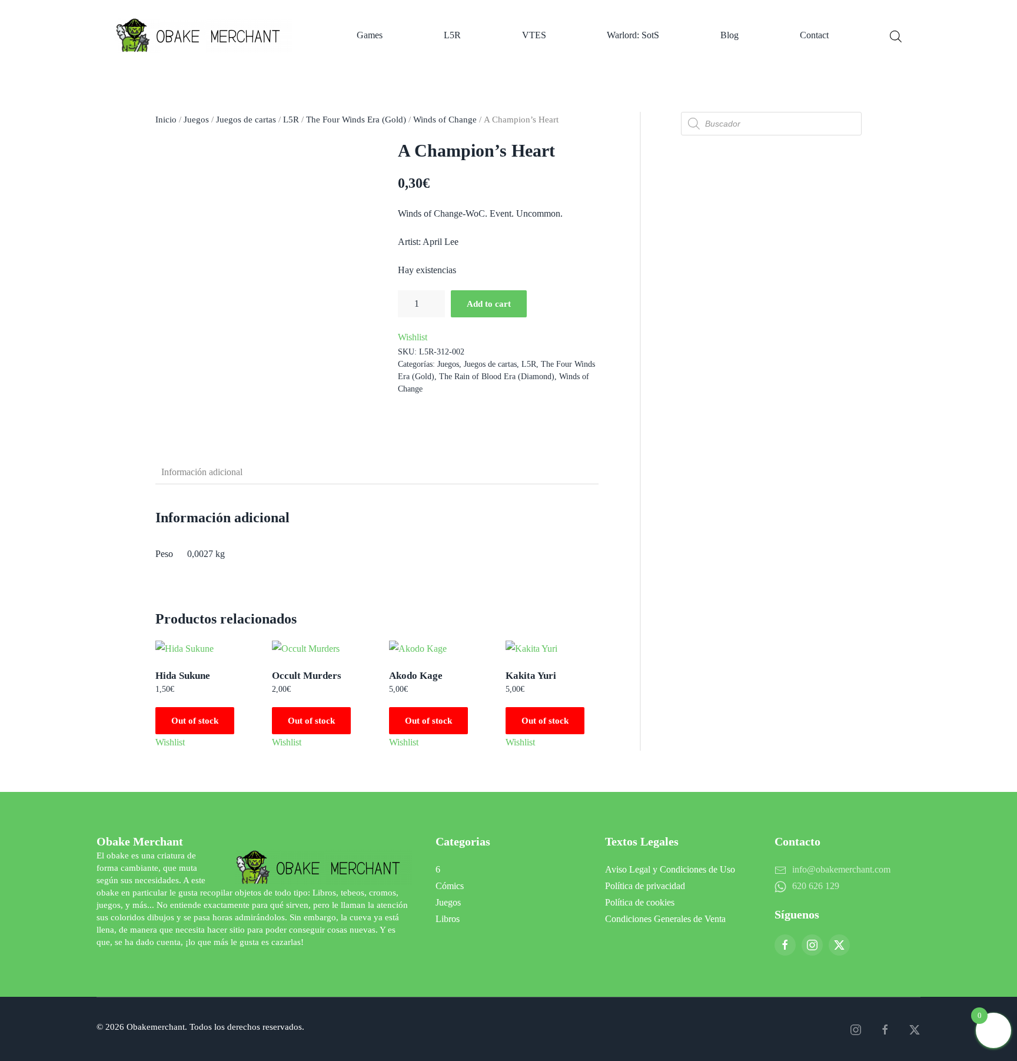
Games (370, 35)
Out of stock (194, 720)
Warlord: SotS (633, 35)
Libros (448, 919)
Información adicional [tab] (201, 472)
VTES (534, 35)
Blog (729, 35)
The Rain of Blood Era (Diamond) (496, 376)
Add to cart (489, 304)
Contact (814, 35)
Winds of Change (445, 119)
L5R (452, 35)
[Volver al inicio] (205, 35)
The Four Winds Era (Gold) (356, 119)
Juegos (196, 119)
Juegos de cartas (246, 119)
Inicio (166, 119)
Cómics (450, 886)
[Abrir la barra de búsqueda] (896, 35)
